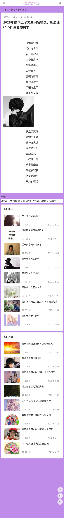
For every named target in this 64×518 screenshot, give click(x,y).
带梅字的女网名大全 (31, 287)
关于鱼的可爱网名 (30, 216)
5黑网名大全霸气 (49, 200)
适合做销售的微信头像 (33, 386)
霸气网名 (22, 9)
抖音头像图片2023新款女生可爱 (37, 429)
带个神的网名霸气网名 (20, 200)
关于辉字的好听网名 (31, 244)
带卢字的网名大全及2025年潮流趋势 (39, 301)
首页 (6, 9)
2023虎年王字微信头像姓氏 (35, 443)
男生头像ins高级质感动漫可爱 (36, 401)
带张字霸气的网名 (30, 259)
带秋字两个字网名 (30, 273)
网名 (13, 9)
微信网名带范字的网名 (33, 230)
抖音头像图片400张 (31, 358)
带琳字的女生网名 (30, 316)
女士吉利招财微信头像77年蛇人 (37, 344)
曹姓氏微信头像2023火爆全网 (36, 415)
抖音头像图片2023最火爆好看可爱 (38, 372)
